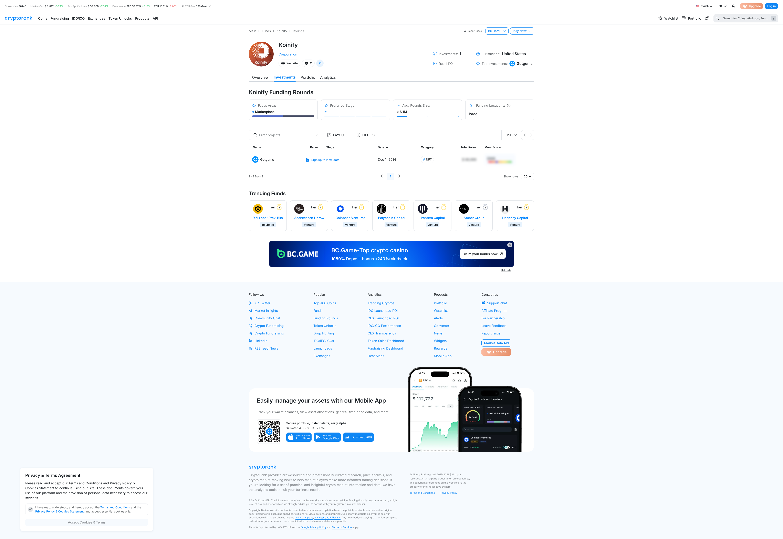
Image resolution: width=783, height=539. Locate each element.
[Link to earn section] (706, 18)
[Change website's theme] (733, 6)
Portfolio (308, 77)
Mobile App (443, 356)
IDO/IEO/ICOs (323, 341)
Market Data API (496, 343)
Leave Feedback (494, 326)
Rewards (440, 348)
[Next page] (399, 176)
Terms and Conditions (422, 492)
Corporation (288, 54)
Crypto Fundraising (269, 326)
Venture (309, 224)
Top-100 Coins (324, 303)
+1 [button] (320, 63)
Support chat (497, 303)
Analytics (328, 77)
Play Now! (520, 31)
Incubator (267, 224)
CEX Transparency (382, 333)
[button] (299, 437)
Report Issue (490, 333)
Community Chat (267, 318)
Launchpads (322, 348)
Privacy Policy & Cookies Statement (59, 511)
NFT (427, 159)
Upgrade (755, 6)
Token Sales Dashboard (386, 341)
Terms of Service (342, 527)
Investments (285, 77)
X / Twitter (262, 303)
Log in (771, 6)
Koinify (281, 31)
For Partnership (493, 318)
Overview (260, 77)
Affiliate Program (494, 311)
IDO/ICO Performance (384, 326)
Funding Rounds (325, 318)
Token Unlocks (324, 326)
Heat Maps (376, 356)
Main (252, 31)
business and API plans (327, 517)
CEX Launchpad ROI (383, 318)
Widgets (440, 341)
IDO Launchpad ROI (383, 311)
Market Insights (266, 311)
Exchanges (321, 356)
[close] (509, 244)
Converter (441, 326)
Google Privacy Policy (313, 527)
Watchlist (441, 311)
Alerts (438, 318)
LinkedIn (260, 341)
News (438, 333)
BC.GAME (494, 31)
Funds (266, 31)
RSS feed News (266, 348)
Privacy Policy (448, 492)
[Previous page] (381, 176)
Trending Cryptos (381, 303)
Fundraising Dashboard (385, 348)
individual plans (304, 517)
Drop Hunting (323, 333)
